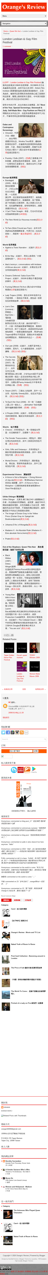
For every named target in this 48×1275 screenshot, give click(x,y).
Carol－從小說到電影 (19, 909)
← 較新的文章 (7, 689)
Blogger (42, 1255)
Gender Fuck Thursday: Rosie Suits (18, 1163)
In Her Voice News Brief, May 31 (17, 1189)
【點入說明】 (31, 811)
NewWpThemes (13, 1259)
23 (17, 881)
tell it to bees (22, 858)
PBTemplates (42, 1259)
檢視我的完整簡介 (7, 1111)
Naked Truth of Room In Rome (23, 944)
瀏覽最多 (6, 900)
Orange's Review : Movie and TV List (25, 932)
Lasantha (34, 1259)
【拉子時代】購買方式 (19, 921)
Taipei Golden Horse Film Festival (9, 657)
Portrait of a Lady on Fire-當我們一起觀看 (27, 1003)
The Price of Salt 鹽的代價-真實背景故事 (26, 968)
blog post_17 (27, 821)
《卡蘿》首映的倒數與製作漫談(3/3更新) (26, 979)
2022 (24, 849)
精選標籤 (17, 900)
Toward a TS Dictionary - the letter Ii (18, 1172)
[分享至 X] (10, 635)
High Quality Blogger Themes (24, 1261)
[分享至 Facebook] (12, 635)
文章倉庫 (28, 900)
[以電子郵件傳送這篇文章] (5, 635)
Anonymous (5, 821)
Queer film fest (15, 31)
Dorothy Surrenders (13, 1161)
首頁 (24, 689)
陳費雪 (3, 877)
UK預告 (23, 214)
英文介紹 (23, 208)
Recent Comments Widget (8, 896)
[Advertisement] (11, 1054)
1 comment (7, 46)
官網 (28, 158)
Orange (7, 1107)
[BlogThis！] (7, 635)
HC (9, 702)
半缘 (3, 881)
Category (4, 905)
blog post (25, 835)
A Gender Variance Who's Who (18, 1170)
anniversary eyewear (29, 828)
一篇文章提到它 (25, 234)
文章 (13, 290)
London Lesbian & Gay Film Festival (20, 40)
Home (5, 31)
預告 (23, 167)
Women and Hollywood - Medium (19, 1187)
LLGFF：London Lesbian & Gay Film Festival (22, 82)
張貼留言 (6, 717)
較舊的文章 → (40, 689)
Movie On (9, 1178)
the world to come (28, 867)
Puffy (3, 858)
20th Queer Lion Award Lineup (16, 1180)
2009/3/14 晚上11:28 (16, 713)
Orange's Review (22, 1255)
